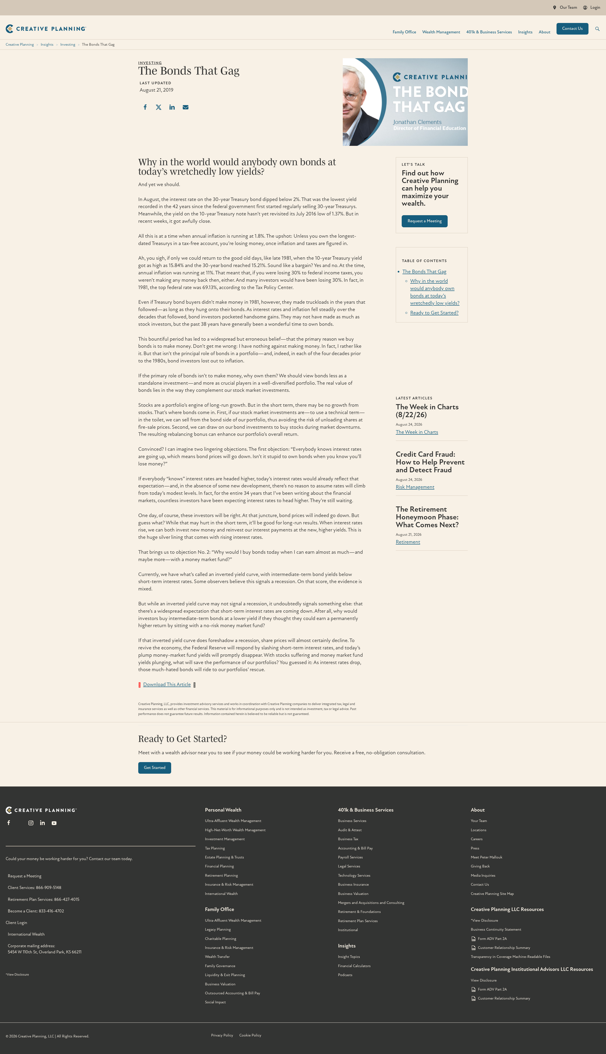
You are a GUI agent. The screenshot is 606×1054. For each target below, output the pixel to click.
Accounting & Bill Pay (355, 848)
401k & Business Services (366, 810)
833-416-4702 (51, 911)
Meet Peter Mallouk (486, 857)
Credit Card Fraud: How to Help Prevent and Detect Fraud (430, 462)
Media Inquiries (483, 875)
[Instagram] (31, 825)
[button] (594, 29)
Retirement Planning (221, 875)
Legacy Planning (218, 929)
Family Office (404, 32)
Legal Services (349, 866)
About (544, 32)
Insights (525, 32)
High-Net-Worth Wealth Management (235, 830)
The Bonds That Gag (424, 271)
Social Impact (215, 1002)
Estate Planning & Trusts (224, 857)
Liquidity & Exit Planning (225, 975)
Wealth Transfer (217, 956)
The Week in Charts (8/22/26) (427, 410)
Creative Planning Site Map (492, 893)
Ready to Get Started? (434, 313)
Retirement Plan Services (358, 921)
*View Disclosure (17, 975)
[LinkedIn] (42, 825)
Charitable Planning (220, 938)
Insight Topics (349, 956)
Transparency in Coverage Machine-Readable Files (510, 956)
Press (475, 848)
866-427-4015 (66, 899)
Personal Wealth (223, 810)
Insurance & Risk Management (229, 884)
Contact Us (572, 28)
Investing (67, 44)
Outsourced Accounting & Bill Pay (232, 993)
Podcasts (345, 975)
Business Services (352, 820)
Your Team (479, 820)
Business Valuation (220, 984)
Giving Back (480, 866)
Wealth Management (441, 32)
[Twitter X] (19, 825)
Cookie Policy (250, 1035)
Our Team (568, 7)
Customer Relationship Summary (504, 947)
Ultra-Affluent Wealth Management (233, 820)
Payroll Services (350, 857)
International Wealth (26, 934)
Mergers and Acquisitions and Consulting (371, 902)
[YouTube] (54, 825)
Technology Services (354, 875)
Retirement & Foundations (359, 911)
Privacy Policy (222, 1035)
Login (595, 7)
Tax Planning (215, 848)
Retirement (408, 542)
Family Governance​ (220, 966)
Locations (478, 830)
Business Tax (348, 839)
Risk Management (415, 487)
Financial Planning (219, 866)
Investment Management (225, 839)
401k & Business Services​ (489, 32)
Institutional (348, 930)
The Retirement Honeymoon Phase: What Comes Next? (427, 517)
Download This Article (167, 684)
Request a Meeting (24, 876)
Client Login (16, 922)
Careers (477, 839)
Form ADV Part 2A (492, 938)
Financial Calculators (354, 966)
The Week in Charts (417, 432)
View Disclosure (484, 980)
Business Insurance (353, 884)
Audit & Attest (350, 830)
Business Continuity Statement (496, 929)
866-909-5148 (48, 887)
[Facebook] (9, 825)
